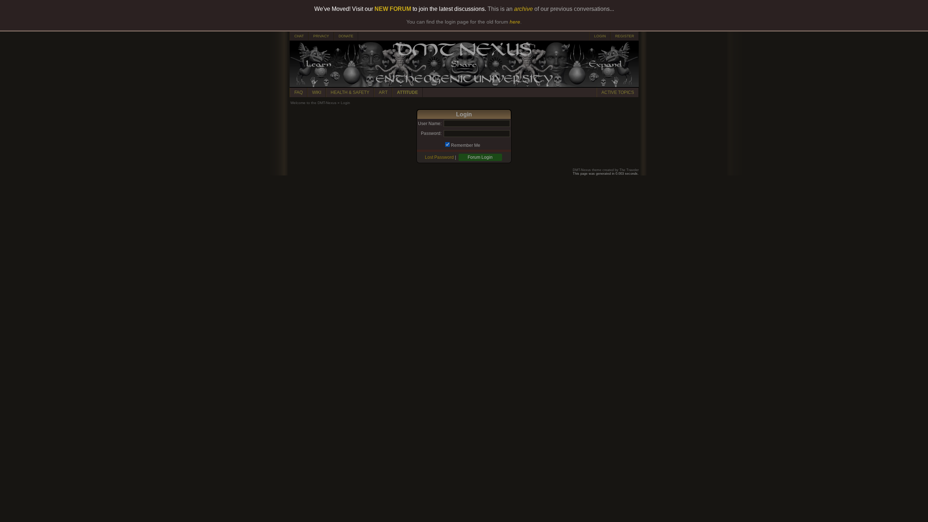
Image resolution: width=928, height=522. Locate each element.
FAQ (298, 92)
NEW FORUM (392, 9)
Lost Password (439, 157)
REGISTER (624, 36)
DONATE (346, 36)
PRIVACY (321, 36)
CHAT (299, 36)
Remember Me (465, 145)
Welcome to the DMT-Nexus (313, 103)
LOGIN (600, 36)
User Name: (430, 123)
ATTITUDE (407, 92)
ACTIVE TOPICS (617, 92)
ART (383, 92)
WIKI (316, 92)
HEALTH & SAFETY (350, 92)
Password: (431, 133)
